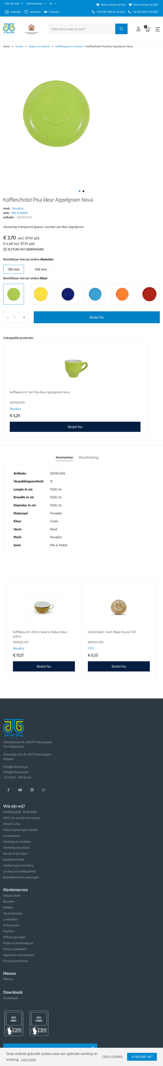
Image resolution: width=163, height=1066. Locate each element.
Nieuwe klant (11, 895)
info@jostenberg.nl (15, 766)
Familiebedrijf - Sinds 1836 (20, 812)
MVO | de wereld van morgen (22, 818)
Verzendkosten (12, 913)
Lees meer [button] (28, 1059)
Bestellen (9, 901)
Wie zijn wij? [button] (12, 3)
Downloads (10, 998)
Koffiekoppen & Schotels (69, 46)
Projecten (54, 11)
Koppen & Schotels (40, 46)
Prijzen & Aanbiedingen (18, 943)
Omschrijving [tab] (88, 457)
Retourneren (11, 925)
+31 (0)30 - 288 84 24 (17, 777)
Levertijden (10, 919)
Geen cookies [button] (112, 1057)
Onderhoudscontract (16, 847)
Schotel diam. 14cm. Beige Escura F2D (112, 632)
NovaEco (18, 208)
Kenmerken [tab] (64, 457)
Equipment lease (13, 859)
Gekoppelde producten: (18, 338)
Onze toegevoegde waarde (20, 829)
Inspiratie (15, 11)
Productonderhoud (15, 961)
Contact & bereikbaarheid (19, 871)
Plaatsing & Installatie (17, 841)
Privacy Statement (15, 949)
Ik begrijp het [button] (142, 1057)
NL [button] (51, 3)
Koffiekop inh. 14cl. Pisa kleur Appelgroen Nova (39, 392)
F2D (90, 648)
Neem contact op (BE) (145, 4)
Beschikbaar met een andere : (28, 259)
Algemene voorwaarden (18, 955)
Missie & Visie (11, 824)
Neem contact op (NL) (113, 4)
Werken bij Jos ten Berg (18, 865)
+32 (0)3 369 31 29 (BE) (145, 11)
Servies (19, 46)
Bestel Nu (97, 317)
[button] (137, 29)
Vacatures (35, 11)
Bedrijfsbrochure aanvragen (21, 877)
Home (6, 46)
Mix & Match (19, 213)
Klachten (8, 931)
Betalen (8, 907)
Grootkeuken (11, 835)
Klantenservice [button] (34, 3)
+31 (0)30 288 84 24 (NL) (110, 11)
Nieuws (8, 979)
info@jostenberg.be (16, 772)
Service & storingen (15, 853)
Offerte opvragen (14, 937)
